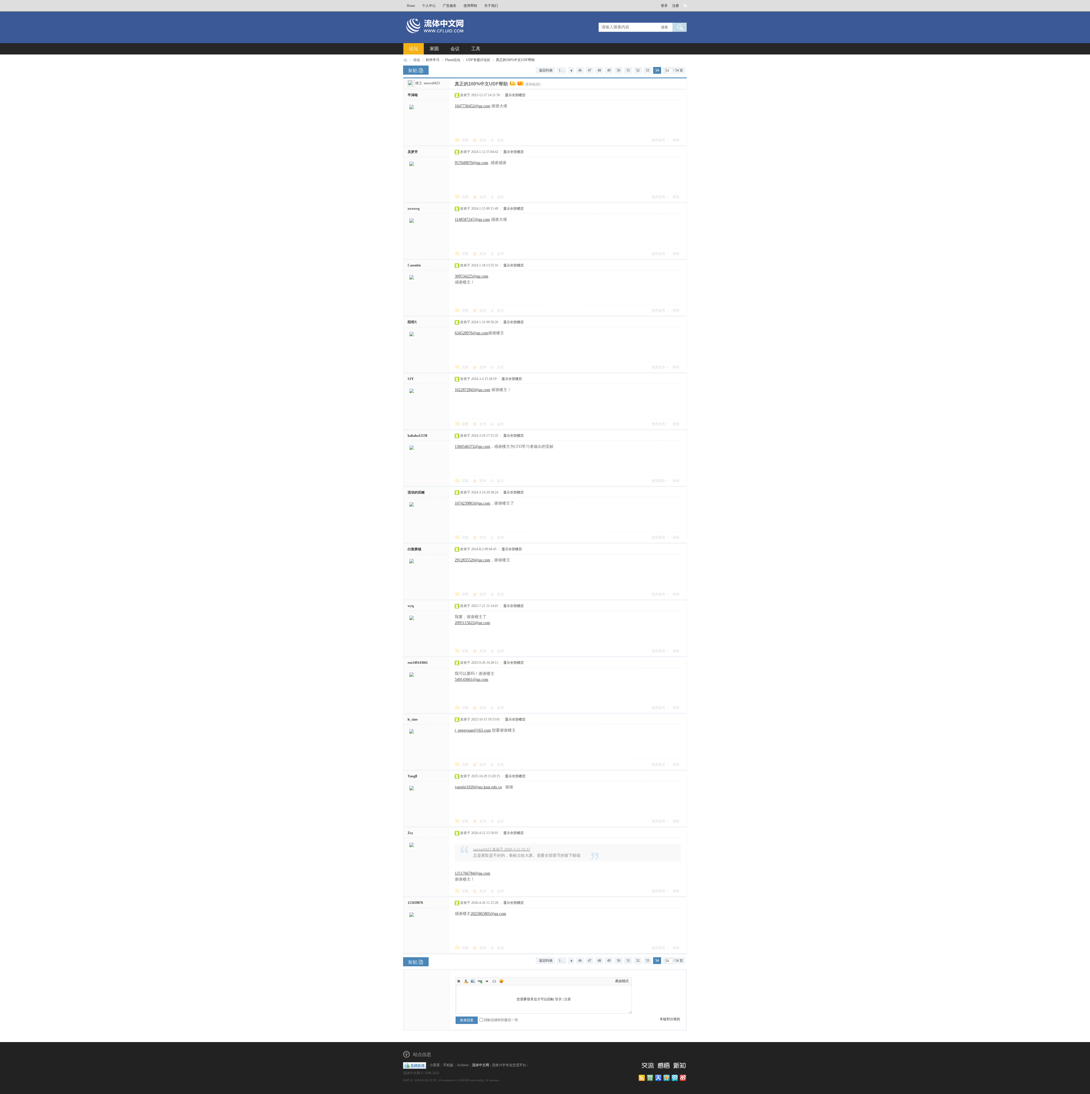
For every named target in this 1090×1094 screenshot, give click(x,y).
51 (628, 70)
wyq (411, 606)
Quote (487, 981)
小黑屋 (434, 1065)
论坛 (413, 48)
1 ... (561, 70)
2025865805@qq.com (488, 914)
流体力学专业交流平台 (509, 1065)
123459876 (415, 903)
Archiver (463, 1065)
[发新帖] (416, 70)
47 (589, 70)
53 (647, 70)
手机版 (448, 1065)
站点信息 (422, 1054)
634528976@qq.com (471, 333)
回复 (465, 140)
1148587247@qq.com (472, 219)
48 (599, 70)
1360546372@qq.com (472, 446)
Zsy (410, 833)
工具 (475, 48)
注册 (675, 6)
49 (609, 70)
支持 (483, 140)
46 (580, 70)
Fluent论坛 (452, 60)
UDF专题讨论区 (478, 60)
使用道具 (658, 140)
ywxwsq (414, 209)
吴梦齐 (413, 152)
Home (411, 6)
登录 (664, 6)
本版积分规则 (670, 1019)
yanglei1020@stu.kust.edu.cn (478, 787)
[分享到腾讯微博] (675, 1078)
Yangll (412, 776)
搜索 (664, 27)
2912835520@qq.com (472, 560)
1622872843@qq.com (472, 390)
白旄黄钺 (414, 549)
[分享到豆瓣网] (650, 1078)
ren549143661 (418, 663)
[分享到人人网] (658, 1078)
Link (480, 981)
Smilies (501, 981)
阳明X (412, 322)
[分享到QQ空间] (666, 1078)
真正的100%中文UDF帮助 (515, 60)
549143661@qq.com (471, 679)
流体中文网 (405, 60)
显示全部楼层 (515, 95)
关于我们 (491, 6)
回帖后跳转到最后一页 (501, 1020)
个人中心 (429, 6)
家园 (434, 48)
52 (638, 70)
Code (494, 981)
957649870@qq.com (471, 163)
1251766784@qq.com (472, 873)
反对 (500, 140)
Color (466, 981)
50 (618, 70)
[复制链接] (532, 84)
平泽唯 (413, 95)
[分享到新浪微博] (683, 1078)
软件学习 (432, 60)
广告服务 (449, 6)
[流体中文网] (453, 36)
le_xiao (413, 719)
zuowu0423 (432, 83)
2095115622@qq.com (472, 623)
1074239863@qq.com (472, 503)
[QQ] (414, 1065)
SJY (411, 379)
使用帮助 (470, 6)
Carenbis (414, 265)
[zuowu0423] (411, 83)
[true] (679, 27)
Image (473, 981)
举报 (675, 140)
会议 (455, 48)
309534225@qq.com (471, 276)
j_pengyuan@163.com (473, 730)
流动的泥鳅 (416, 492)
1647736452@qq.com (472, 106)
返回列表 (546, 70)
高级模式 (622, 981)
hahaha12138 (417, 436)
